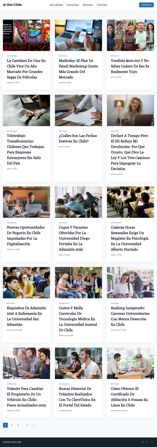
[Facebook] (143, 442)
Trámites (102, 4)
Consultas (73, 4)
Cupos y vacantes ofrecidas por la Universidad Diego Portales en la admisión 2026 (74, 238)
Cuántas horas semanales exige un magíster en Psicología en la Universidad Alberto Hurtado (130, 238)
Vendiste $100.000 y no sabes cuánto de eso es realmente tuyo (130, 66)
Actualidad (56, 4)
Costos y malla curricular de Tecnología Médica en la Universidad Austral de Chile (78, 319)
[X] (147, 442)
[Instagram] (152, 442)
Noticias (88, 4)
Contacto (146, 5)
